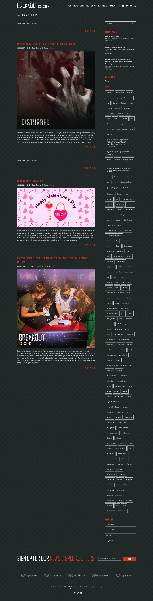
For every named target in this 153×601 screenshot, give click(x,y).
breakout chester (112, 215)
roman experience (128, 199)
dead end (110, 469)
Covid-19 (110, 246)
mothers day (129, 210)
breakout (109, 93)
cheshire (109, 438)
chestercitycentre (122, 381)
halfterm (109, 448)
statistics (124, 459)
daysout (121, 345)
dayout (128, 396)
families (109, 360)
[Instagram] (75, 593)
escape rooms (128, 160)
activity (109, 272)
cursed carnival (112, 474)
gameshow (110, 490)
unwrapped (110, 464)
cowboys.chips (122, 129)
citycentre (126, 407)
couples (128, 256)
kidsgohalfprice (124, 339)
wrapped (129, 479)
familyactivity (111, 345)
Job (132, 103)
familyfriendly (118, 396)
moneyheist (110, 428)
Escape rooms (111, 230)
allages (129, 345)
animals (109, 287)
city (129, 282)
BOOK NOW (112, 5)
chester (109, 160)
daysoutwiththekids (113, 402)
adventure (125, 303)
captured (109, 417)
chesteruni (124, 376)
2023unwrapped (112, 313)
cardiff (117, 287)
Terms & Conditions (86, 587)
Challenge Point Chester (115, 495)
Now (108, 124)
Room (115, 119)
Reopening (110, 251)
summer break (126, 365)
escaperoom (111, 293)
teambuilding (111, 422)
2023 (122, 313)
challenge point (121, 485)
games (130, 313)
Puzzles (109, 108)
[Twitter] (78, 593)
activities (109, 199)
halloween (119, 438)
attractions (110, 412)
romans (109, 298)
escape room (123, 124)
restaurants (129, 298)
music (117, 303)
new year (121, 464)
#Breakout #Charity (126, 182)
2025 (124, 505)
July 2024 (109, 541)
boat (123, 282)
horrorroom (128, 417)
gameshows (110, 500)
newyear (109, 505)
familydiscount (118, 334)
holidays (109, 282)
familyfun (110, 350)
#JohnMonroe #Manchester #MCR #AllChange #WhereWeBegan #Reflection (118, 152)
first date (109, 485)
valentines (110, 324)
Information (110, 113)
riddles (120, 500)
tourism (131, 350)
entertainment (125, 433)
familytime (130, 334)
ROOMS (75, 5)
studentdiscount (112, 376)
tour (108, 277)
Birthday (120, 113)
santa (130, 386)
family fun (110, 371)
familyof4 (129, 500)
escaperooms (111, 339)
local (128, 293)
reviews (119, 479)
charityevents (111, 319)
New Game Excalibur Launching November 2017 (117, 188)
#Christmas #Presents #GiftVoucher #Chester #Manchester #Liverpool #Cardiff (118, 170)
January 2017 (110, 530)
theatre (109, 303)
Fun (108, 103)
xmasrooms (110, 454)
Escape (117, 108)
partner (109, 329)
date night (110, 261)
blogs (108, 334)
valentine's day (118, 256)
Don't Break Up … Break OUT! (30, 181)
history (115, 277)
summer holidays (112, 365)
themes (131, 215)
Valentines (110, 194)
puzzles (109, 134)
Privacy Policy (97, 587)
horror (126, 177)
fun (127, 194)
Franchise (124, 119)
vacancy (119, 469)
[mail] (81, 593)
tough (123, 215)
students (119, 371)
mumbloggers (111, 355)
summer (121, 293)
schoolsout (124, 308)
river (117, 282)
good (123, 98)
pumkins (122, 443)
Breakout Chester (112, 241)
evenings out (120, 204)
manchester (120, 93)
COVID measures (125, 230)
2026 (117, 505)
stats (120, 319)
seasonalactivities (112, 459)
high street (110, 129)
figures (129, 464)
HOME (69, 5)
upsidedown (122, 511)
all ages (117, 360)
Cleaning (120, 251)
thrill (115, 182)
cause (130, 98)
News (52, 48)
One (128, 113)
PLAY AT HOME (102, 5)
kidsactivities (111, 511)
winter (116, 391)
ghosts (131, 443)
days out (109, 204)
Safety (118, 246)
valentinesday (121, 324)
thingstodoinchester (113, 407)
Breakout (127, 108)
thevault (118, 417)
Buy (132, 119)
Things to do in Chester (114, 225)
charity (129, 93)
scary (108, 182)
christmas (129, 319)
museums (118, 298)
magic (109, 396)
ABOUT (82, 5)
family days (110, 210)
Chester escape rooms (114, 235)
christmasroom (120, 386)
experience (121, 490)
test (128, 251)
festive (109, 391)
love (108, 256)
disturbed (117, 177)
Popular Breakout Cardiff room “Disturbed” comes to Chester (46, 44)
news (127, 329)
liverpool (125, 287)
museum (128, 267)
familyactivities (122, 454)
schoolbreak (123, 355)
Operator (124, 103)
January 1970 (110, 524)
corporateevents (112, 433)
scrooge (124, 391)
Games (115, 103)
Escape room (126, 241)
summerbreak (120, 350)
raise (108, 98)
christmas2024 (120, 448)
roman (123, 277)
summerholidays (112, 308)
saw (128, 412)
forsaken (123, 474)
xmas (130, 448)
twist (131, 129)
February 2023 (111, 535)
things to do (110, 267)
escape (117, 160)
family (120, 267)
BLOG (87, 5)
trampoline (118, 272)
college (109, 386)
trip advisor (110, 479)
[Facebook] (72, 593)
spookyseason (111, 443)
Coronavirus (128, 246)
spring (120, 210)
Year (108, 119)
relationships (121, 261)
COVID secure (129, 220)
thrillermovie (123, 422)
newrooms (120, 412)
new (114, 124)
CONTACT (93, 5)
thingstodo (118, 329)
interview (109, 220)
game (108, 177)
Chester (119, 194)
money (115, 98)
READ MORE (90, 30)
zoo (117, 199)
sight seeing (129, 272)
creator (118, 220)
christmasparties (123, 428)
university (110, 381)
